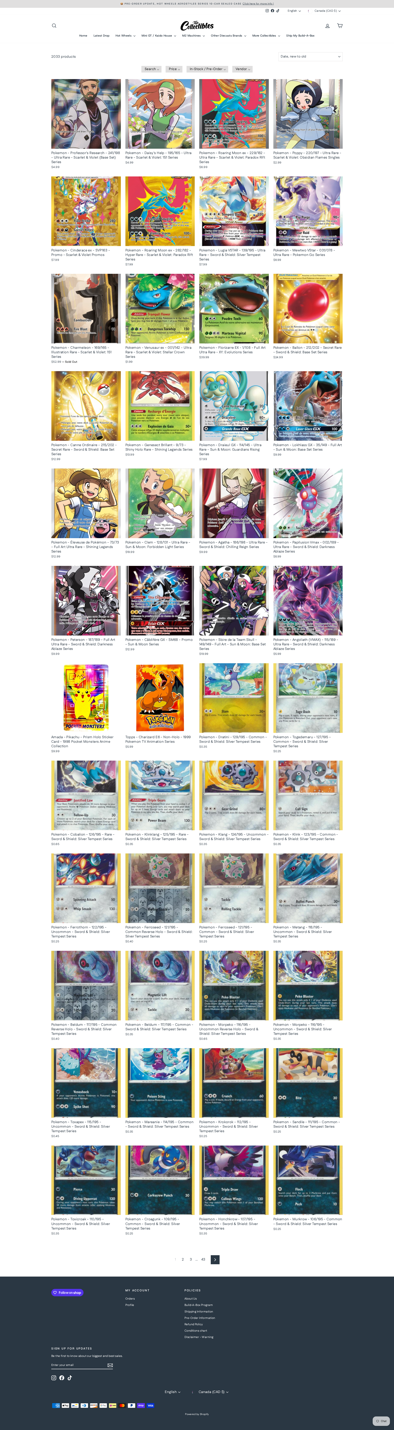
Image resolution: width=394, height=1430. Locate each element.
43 (203, 1259)
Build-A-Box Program (198, 1305)
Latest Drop (102, 35)
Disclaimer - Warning (198, 1337)
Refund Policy (193, 1324)
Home (83, 35)
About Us (190, 1299)
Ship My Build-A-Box (300, 35)
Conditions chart (195, 1331)
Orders (130, 1299)
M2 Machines (192, 35)
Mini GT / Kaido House (157, 35)
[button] (151, 69)
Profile (129, 1305)
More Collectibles (264, 35)
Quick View (86, 144)
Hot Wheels (124, 35)
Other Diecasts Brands (227, 35)
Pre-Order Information (199, 1318)
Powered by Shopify (197, 1414)
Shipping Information (198, 1312)
